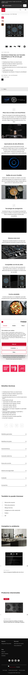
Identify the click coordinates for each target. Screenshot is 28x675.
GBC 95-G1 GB (7, 619)
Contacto (3, 655)
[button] (11, 5)
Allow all (14, 344)
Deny (14, 352)
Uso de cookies (22, 670)
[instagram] (12, 660)
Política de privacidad (13, 670)
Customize (13, 348)
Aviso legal (5, 670)
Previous (0, 566)
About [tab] (22, 325)
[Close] (26, 1)
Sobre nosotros (4, 653)
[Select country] (22, 9)
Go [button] (24, 5)
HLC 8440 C (6, 570)
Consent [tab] (5, 325)
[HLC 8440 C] (14, 558)
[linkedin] (18, 660)
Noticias (3, 651)
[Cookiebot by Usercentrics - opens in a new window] (20, 322)
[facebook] (9, 660)
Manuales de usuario (19, 643)
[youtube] (15, 660)
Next (22, 46)
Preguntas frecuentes (6, 643)
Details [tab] (14, 325)
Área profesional (17, 645)
